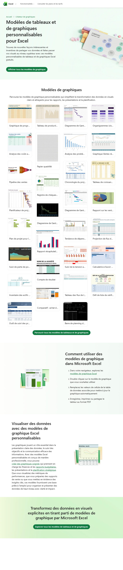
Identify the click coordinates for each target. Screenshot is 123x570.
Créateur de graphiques (25, 17)
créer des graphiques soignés (26, 463)
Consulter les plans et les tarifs (50, 4)
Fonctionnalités (26, 4)
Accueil (9, 17)
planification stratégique (44, 470)
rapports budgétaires (46, 466)
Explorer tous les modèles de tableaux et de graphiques (61, 526)
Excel (11, 4)
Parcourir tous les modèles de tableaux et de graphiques (61, 332)
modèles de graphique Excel (83, 373)
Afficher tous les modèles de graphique (26, 69)
